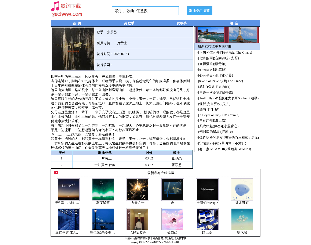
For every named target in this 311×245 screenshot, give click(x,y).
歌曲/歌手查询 (199, 10)
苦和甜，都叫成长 (69, 203)
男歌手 (129, 23)
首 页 (77, 23)
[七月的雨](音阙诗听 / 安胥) (218, 58)
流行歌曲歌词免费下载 (173, 238)
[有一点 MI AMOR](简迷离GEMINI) (224, 149)
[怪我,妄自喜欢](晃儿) (214, 104)
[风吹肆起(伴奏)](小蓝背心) (218, 126)
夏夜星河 (103, 203)
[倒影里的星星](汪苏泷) (215, 132)
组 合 (234, 23)
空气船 (242, 232)
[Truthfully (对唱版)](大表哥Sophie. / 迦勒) (228, 98)
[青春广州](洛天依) (212, 120)
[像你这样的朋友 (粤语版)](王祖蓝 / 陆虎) (228, 137)
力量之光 (137, 203)
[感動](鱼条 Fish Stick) (214, 87)
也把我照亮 (137, 232)
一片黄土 (120, 43)
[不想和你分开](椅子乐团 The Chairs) (225, 52)
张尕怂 (112, 32)
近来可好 (242, 203)
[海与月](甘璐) (208, 109)
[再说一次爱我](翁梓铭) (215, 92)
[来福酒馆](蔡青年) (212, 64)
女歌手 (182, 23)
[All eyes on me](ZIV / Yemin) (218, 115)
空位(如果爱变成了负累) (108, 232)
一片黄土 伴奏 (105, 165)
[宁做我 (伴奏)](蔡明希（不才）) (222, 143)
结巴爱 (207, 232)
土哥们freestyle (207, 203)
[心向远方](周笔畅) (212, 69)
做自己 (172, 232)
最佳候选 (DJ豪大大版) (72, 232)
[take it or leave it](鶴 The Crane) (220, 81)
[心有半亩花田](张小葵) (215, 75)
